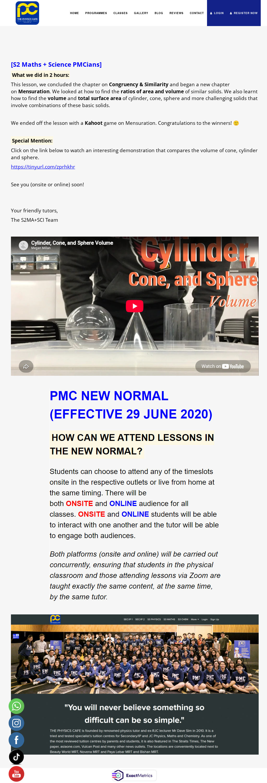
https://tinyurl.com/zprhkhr (43, 166)
